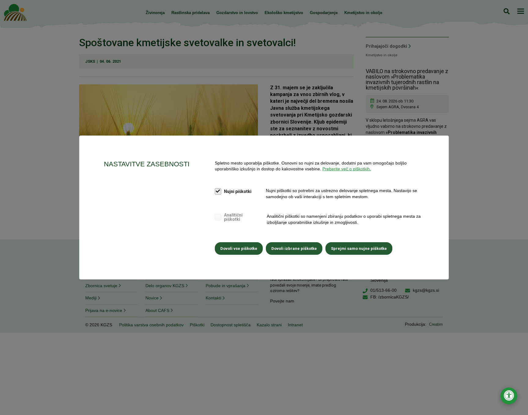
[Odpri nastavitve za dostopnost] (509, 395)
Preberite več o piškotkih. (346, 168)
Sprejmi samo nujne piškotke (359, 248)
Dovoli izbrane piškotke (294, 248)
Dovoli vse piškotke (238, 248)
